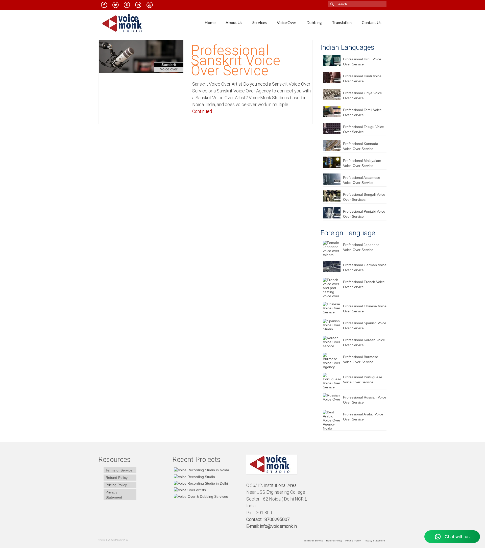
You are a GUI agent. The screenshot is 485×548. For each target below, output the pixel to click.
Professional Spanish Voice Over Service (364, 325)
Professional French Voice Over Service (364, 284)
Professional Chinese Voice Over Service (364, 308)
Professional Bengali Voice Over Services (364, 197)
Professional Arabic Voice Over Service (363, 416)
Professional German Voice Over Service (364, 267)
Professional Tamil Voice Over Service (362, 112)
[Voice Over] (200, 496)
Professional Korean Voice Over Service (364, 342)
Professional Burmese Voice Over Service (360, 359)
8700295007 (277, 519)
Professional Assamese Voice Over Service (361, 180)
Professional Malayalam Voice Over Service (362, 163)
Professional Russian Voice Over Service (364, 399)
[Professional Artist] (194, 476)
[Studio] (189, 489)
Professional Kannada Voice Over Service (360, 146)
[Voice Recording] (200, 483)
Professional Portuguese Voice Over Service (362, 379)
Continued (202, 111)
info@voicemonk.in (278, 526)
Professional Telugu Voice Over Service (363, 129)
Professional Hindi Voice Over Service (362, 78)
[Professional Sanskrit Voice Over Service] (141, 56)
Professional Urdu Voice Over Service (362, 61)
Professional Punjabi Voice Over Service (364, 213)
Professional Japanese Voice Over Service (361, 247)
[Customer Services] (201, 469)
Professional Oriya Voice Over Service (362, 95)
